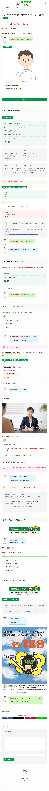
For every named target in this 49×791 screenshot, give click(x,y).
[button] (7, 718)
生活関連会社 (6, 711)
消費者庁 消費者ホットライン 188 (26, 692)
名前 (4, 752)
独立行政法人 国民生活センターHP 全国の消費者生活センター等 (24, 535)
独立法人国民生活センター (14, 509)
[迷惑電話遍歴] (24, 3)
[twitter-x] (24, 781)
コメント (6, 735)
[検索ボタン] (46, 3)
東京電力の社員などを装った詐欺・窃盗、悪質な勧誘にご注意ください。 (23, 234)
